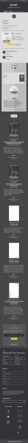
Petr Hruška (17, 104)
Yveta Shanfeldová (12, 106)
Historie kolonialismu (10, 392)
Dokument (17, 392)
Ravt (15, 11)
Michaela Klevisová (18, 102)
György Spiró (6, 101)
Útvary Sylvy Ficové (6, 393)
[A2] (19, 416)
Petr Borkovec (11, 104)
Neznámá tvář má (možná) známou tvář (14, 184)
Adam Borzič (6, 100)
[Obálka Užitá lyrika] (14, 213)
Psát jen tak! (14, 224)
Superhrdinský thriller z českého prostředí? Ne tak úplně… (14, 142)
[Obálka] (14, 129)
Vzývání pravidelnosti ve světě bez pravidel (14, 302)
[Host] (19, 410)
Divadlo (4, 392)
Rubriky (5, 11)
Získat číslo (17, 44)
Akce (18, 11)
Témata (10, 11)
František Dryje (16, 100)
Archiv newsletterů (13, 344)
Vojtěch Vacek (6, 106)
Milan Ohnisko (11, 103)
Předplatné (17, 363)
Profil (8, 53)
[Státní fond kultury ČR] (19, 432)
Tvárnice (17, 356)
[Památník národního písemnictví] (19, 427)
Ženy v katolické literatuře (8, 391)
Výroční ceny (21, 392)
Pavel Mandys (6, 104)
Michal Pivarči (6, 103)
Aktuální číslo (6, 356)
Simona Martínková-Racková (9, 105)
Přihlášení (10, 44)
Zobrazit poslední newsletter (13, 341)
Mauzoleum (21, 391)
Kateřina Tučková (7, 102)
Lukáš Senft (12, 102)
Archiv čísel (17, 360)
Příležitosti (21, 11)
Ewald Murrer (11, 100)
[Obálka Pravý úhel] (14, 290)
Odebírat (13, 338)
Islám (19, 393)
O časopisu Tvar (18, 358)
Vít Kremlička (16, 105)
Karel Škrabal (16, 101)
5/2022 (13, 38)
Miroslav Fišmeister (18, 103)
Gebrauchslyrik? (14, 261)
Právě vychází (16, 391)
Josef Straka (11, 101)
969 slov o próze (14, 393)
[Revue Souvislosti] (19, 421)
